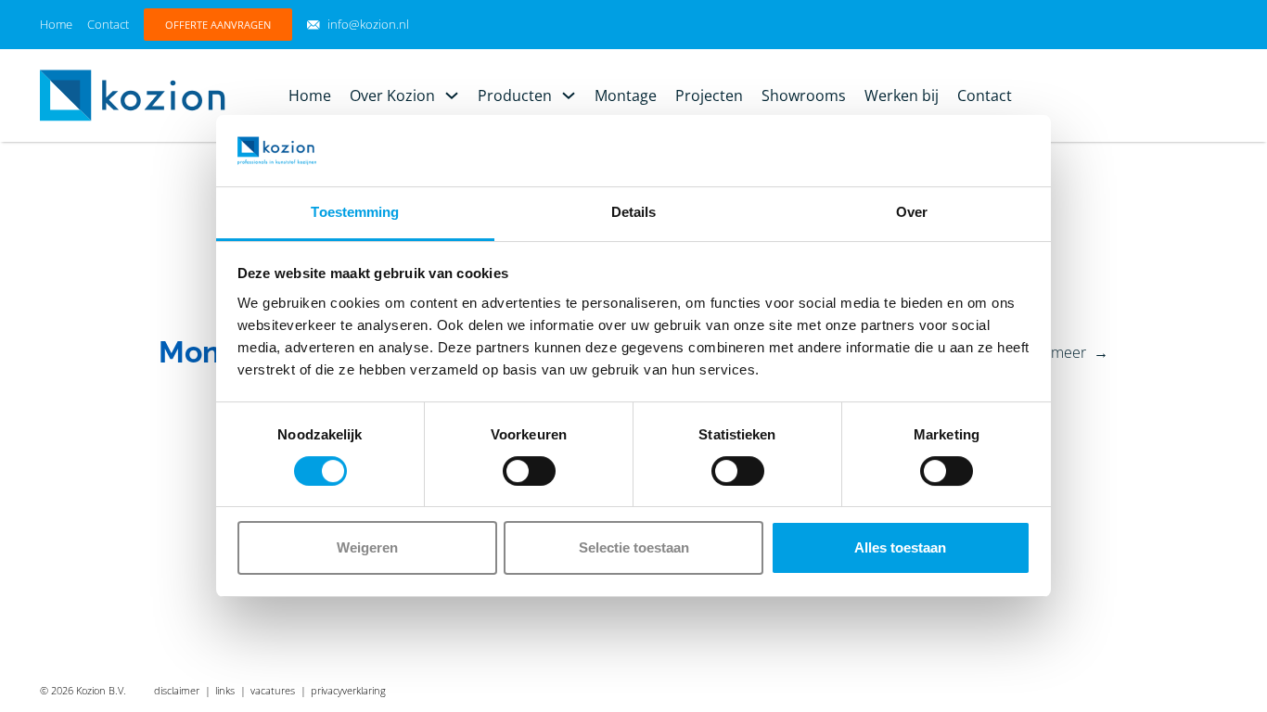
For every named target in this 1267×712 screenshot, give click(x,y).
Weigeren (367, 547)
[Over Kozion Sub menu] (451, 95)
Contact (108, 24)
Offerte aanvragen (218, 25)
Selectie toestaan (634, 547)
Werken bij (901, 95)
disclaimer (176, 690)
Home (56, 24)
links (225, 690)
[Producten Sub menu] (568, 95)
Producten (515, 95)
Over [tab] (912, 212)
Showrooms (803, 95)
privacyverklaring (348, 690)
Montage (626, 95)
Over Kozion (392, 95)
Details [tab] (634, 212)
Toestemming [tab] (355, 212)
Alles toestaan (900, 547)
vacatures (272, 690)
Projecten (709, 95)
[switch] (529, 471)
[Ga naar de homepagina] (132, 93)
